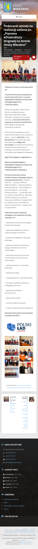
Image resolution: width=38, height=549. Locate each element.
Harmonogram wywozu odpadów (14, 506)
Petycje (6, 509)
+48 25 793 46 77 (10, 456)
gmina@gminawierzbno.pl (13, 462)
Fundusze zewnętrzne (24, 385)
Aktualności (18, 50)
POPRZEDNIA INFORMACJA (13, 399)
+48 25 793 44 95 (10, 453)
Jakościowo (22, 540)
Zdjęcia (28, 388)
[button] (33, 57)
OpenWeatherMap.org (27, 544)
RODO (5, 503)
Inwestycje (17, 388)
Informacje (10, 388)
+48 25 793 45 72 (10, 459)
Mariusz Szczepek (27, 542)
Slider (24, 388)
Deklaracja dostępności (11, 499)
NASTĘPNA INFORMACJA (25, 398)
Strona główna (8, 50)
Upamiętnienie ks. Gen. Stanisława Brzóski (13, 407)
